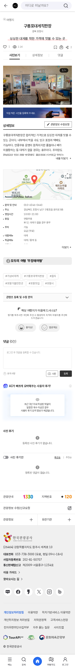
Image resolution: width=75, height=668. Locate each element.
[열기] (67, 297)
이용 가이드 (10, 572)
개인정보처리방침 (14, 612)
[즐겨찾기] (54, 47)
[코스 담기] (60, 47)
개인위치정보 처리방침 (17, 620)
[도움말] (4, 373)
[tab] (9, 661)
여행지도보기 (67, 175)
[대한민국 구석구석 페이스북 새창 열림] (18, 591)
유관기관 (47, 519)
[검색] (65, 5)
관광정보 (8, 519)
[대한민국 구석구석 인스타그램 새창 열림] (49, 591)
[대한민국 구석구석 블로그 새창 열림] (7, 591)
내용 (62, 158)
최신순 (57, 457)
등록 (66, 373)
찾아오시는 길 (11, 579)
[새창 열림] (13, 637)
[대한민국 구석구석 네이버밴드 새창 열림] (59, 591)
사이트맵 (59, 627)
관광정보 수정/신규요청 (16, 508)
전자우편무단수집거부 (16, 627)
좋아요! (29, 327)
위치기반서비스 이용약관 (56, 612)
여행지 (10, 20)
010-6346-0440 (33, 205)
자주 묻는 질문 (41, 627)
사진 (53, 373)
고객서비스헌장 (59, 620)
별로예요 (53, 327)
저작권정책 (40, 620)
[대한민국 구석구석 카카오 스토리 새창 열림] (28, 591)
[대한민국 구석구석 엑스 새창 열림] (39, 591)
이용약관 (33, 612)
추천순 (69, 457)
